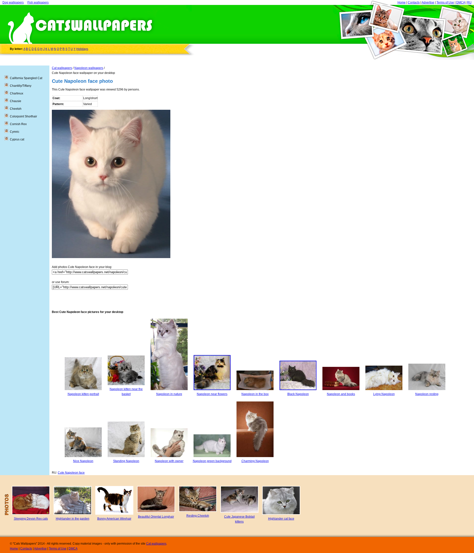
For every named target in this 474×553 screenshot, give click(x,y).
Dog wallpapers (13, 2)
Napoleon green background (212, 461)
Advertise (428, 2)
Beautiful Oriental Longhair (156, 516)
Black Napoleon (298, 394)
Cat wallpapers (62, 68)
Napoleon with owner (169, 461)
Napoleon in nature (169, 394)
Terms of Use (445, 2)
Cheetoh (15, 109)
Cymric (14, 131)
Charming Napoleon (255, 461)
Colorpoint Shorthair (23, 116)
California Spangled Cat (26, 78)
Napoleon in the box (255, 394)
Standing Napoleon (126, 461)
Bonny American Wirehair (114, 518)
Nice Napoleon (83, 461)
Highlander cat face (281, 518)
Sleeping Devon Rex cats (31, 518)
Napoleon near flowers (212, 394)
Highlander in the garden (72, 518)
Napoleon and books (341, 394)
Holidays (82, 49)
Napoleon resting (426, 394)
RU (469, 2)
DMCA (460, 2)
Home (401, 2)
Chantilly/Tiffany (20, 86)
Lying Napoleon (384, 394)
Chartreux (16, 93)
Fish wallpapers (38, 2)
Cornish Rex (18, 124)
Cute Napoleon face (71, 472)
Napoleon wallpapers (88, 68)
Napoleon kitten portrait (83, 394)
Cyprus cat (17, 139)
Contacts (414, 2)
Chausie (15, 101)
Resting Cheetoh (197, 515)
